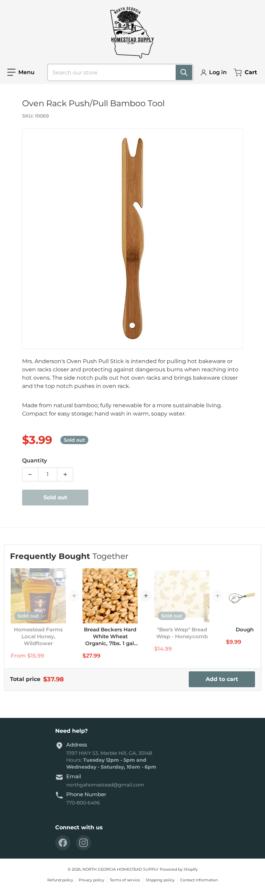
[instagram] (83, 842)
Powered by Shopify (179, 869)
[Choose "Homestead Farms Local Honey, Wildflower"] (59, 574)
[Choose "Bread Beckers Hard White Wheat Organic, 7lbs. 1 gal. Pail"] (131, 574)
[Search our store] (184, 72)
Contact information (199, 880)
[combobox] (117, 72)
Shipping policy (160, 880)
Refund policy (60, 880)
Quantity (34, 460)
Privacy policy (91, 880)
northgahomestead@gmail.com (105, 785)
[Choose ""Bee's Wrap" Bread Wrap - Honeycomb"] (203, 574)
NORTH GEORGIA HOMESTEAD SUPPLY (120, 869)
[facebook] (62, 842)
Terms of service (125, 880)
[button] (21, 72)
